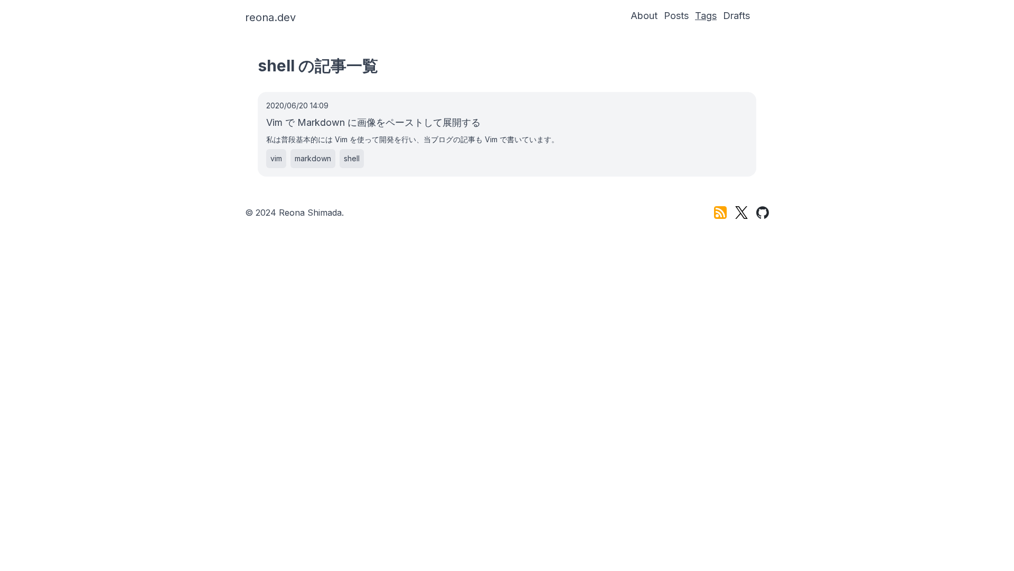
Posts (676, 15)
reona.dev (270, 17)
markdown (313, 158)
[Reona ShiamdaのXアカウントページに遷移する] (741, 212)
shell (352, 158)
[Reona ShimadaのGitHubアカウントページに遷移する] (762, 212)
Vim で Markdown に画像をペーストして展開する (373, 122)
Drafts (736, 15)
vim (276, 158)
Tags (706, 15)
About (644, 15)
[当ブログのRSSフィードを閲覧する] (720, 212)
